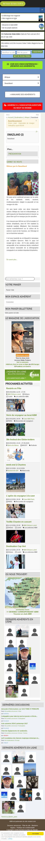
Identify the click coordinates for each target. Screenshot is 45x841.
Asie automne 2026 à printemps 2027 (14, 723)
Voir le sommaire (22, 362)
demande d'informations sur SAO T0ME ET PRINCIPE (20, 709)
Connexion (10, 302)
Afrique (27, 117)
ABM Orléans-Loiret (14, 394)
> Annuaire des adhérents (22, 94)
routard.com (32, 821)
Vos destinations (9, 740)
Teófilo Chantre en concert (18, 522)
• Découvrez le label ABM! (9, 25)
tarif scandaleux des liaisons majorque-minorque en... (20, 738)
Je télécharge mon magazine (11, 16)
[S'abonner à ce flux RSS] (37, 132)
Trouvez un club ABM (23, 614)
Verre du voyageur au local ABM (21, 415)
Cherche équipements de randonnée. (14, 731)
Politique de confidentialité (26, 828)
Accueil (10, 117)
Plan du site (26, 825)
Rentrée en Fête (13, 388)
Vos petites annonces (11, 711)
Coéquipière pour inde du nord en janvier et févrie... (19, 716)
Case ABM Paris (28, 419)
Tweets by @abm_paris (9, 817)
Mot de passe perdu (22, 56)
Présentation (14, 154)
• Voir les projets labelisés (9, 28)
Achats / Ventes (22, 733)
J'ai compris (35, 833)
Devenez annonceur (14, 825)
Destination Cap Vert (16, 546)
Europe (17, 740)
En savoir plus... (12, 259)
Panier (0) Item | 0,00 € (14, 4)
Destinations (19, 117)
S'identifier (37, 52)
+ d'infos (9, 839)
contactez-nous (22, 610)
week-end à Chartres (16, 465)
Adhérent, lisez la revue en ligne (17, 364)
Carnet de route (14, 162)
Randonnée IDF (13, 470)
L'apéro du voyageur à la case (20, 496)
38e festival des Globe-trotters (20, 439)
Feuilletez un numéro (23, 366)
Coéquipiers (21, 718)
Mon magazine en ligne (9, 18)
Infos (19, 711)
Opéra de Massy (13, 445)
